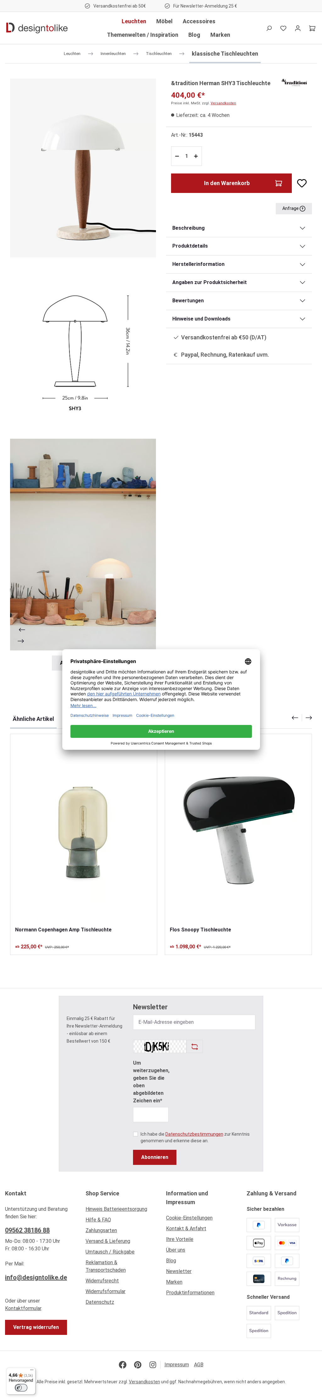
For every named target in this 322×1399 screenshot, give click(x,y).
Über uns (175, 1250)
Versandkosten (223, 103)
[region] (83, 375)
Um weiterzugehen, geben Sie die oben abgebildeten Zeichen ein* (151, 1082)
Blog (171, 1261)
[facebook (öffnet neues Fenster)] (122, 1365)
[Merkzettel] (283, 28)
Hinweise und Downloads (201, 319)
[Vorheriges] (21, 629)
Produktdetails (190, 246)
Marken (174, 1282)
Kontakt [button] (15, 1193)
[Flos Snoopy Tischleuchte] (238, 830)
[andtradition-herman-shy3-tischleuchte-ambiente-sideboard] (83, 544)
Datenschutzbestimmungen (194, 1134)
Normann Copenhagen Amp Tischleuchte (63, 930)
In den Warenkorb (227, 183)
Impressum (176, 1365)
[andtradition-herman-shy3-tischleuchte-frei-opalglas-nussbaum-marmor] (83, 168)
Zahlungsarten (101, 1230)
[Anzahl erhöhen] (197, 156)
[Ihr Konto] (297, 28)
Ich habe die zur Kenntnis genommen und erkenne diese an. (195, 1137)
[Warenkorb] (312, 28)
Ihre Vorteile (179, 1239)
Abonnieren (154, 1157)
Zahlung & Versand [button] (272, 1193)
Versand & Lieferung (108, 1241)
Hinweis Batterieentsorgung (116, 1209)
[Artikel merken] (299, 183)
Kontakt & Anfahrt (186, 1229)
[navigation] (302, 717)
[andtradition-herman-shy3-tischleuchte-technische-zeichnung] (83, 348)
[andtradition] (294, 82)
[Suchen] (268, 28)
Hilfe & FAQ (98, 1220)
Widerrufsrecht (102, 1281)
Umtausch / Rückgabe (110, 1252)
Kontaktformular (23, 1308)
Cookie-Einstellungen (189, 1218)
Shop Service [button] (102, 1193)
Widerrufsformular (105, 1291)
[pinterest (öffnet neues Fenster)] (138, 1365)
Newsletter (179, 1271)
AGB (198, 1365)
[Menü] (32, 1371)
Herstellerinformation (198, 264)
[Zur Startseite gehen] (37, 28)
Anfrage (291, 208)
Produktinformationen (190, 1293)
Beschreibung (188, 228)
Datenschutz (100, 1302)
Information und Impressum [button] (187, 1197)
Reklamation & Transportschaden (106, 1266)
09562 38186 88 (27, 1230)
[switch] (21, 1387)
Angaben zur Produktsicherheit (209, 282)
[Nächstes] (21, 641)
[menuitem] (121, 1210)
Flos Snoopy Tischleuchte (200, 930)
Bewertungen (188, 301)
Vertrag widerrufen (36, 1327)
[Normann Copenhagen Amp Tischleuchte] (83, 830)
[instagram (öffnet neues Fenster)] (153, 1365)
